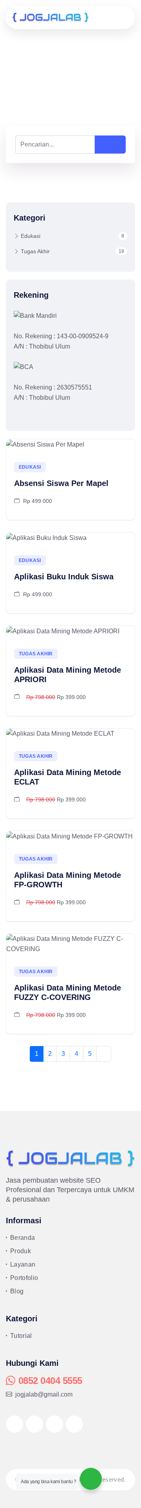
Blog (17, 1291)
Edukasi (72, 236)
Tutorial (21, 1335)
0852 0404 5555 (50, 1381)
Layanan (22, 1264)
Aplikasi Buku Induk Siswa (64, 576)
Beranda (22, 1237)
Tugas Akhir (72, 251)
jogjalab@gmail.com (43, 1394)
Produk (20, 1251)
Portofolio (24, 1277)
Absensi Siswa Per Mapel (61, 483)
